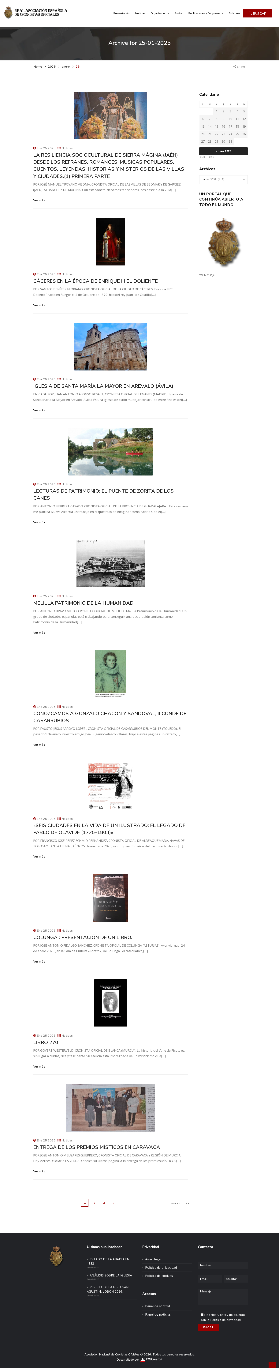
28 (209, 141)
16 (223, 126)
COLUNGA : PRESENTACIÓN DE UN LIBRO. (82, 937)
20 (203, 134)
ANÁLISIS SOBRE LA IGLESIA (111, 1275)
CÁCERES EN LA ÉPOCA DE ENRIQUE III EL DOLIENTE (95, 281)
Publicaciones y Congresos (204, 13)
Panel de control (157, 1306)
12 (244, 119)
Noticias (140, 13)
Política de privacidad (161, 1267)
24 (230, 134)
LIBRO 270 (45, 1042)
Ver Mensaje (207, 275)
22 (216, 134)
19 (244, 126)
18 (237, 126)
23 (223, 134)
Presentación (121, 13)
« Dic (202, 157)
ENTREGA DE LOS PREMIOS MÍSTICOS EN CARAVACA (96, 1147)
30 (223, 141)
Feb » (211, 157)
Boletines (234, 13)
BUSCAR (259, 13)
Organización (159, 13)
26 (244, 134)
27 (203, 141)
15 (216, 126)
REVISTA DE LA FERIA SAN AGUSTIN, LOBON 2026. (108, 1289)
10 (230, 119)
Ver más (39, 200)
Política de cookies (159, 1276)
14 (209, 126)
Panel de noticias (158, 1314)
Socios (179, 13)
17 (230, 126)
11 (237, 119)
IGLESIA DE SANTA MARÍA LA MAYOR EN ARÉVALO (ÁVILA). (103, 386)
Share (241, 66)
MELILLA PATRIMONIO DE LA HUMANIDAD (83, 603)
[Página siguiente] (113, 1203)
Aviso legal (153, 1259)
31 (230, 141)
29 (216, 141)
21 (209, 134)
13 (203, 126)
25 (237, 134)
